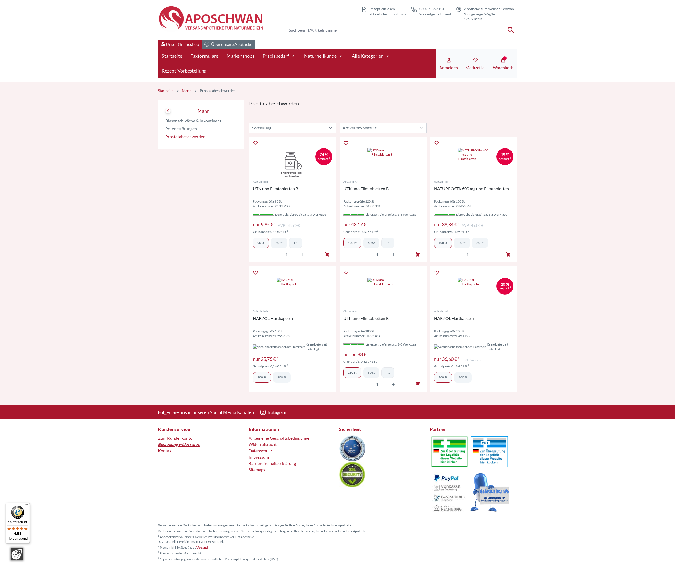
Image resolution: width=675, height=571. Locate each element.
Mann (186, 90)
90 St (260, 243)
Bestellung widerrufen (179, 444)
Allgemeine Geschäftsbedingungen (280, 437)
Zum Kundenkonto (175, 437)
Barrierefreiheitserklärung (272, 463)
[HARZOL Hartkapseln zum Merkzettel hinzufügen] (255, 272)
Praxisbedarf (276, 56)
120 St (352, 243)
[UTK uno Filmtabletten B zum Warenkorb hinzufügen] (327, 254)
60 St (279, 243)
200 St (281, 377)
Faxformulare (204, 56)
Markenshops (240, 56)
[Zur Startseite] (210, 19)
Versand (202, 547)
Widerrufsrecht (263, 444)
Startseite (172, 56)
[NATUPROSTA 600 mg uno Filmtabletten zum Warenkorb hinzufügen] (508, 254)
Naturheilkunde (320, 56)
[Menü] (26, 506)
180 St (352, 373)
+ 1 (295, 243)
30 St (462, 243)
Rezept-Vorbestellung (184, 71)
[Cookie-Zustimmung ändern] (17, 554)
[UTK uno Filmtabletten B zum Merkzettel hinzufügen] (255, 143)
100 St (442, 243)
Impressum (259, 456)
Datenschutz (260, 450)
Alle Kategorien (368, 56)
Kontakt (165, 450)
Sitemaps (257, 469)
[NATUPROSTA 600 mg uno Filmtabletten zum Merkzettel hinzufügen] (436, 143)
